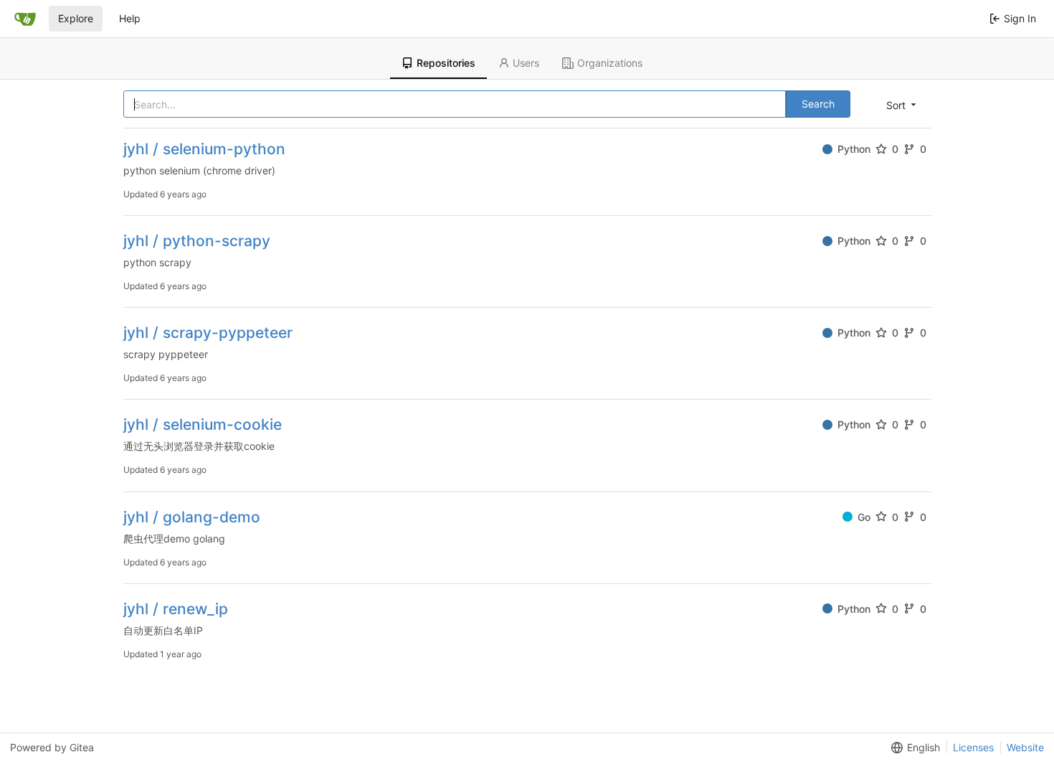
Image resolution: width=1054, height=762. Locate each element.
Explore (75, 18)
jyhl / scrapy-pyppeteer (208, 333)
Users (526, 63)
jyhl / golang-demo (191, 517)
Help (130, 18)
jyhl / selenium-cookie (202, 424)
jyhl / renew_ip (175, 609)
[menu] (902, 104)
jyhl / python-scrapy (196, 241)
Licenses (973, 747)
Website (1025, 747)
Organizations (609, 63)
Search (818, 104)
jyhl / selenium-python (204, 149)
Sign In (1020, 18)
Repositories (446, 63)
